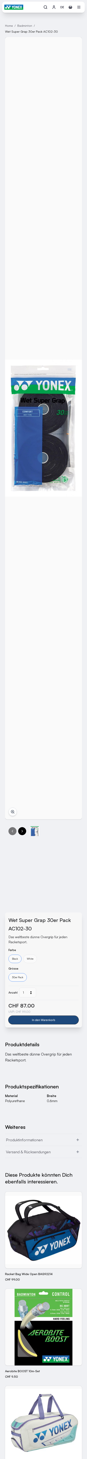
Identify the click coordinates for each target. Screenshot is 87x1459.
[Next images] (22, 831)
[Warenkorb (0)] (70, 7)
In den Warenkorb (43, 1020)
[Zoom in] (12, 812)
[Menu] (79, 7)
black (15, 958)
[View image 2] (35, 831)
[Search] (45, 7)
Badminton (24, 25)
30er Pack (17, 977)
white (30, 958)
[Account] (54, 7)
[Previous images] (12, 831)
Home (9, 25)
